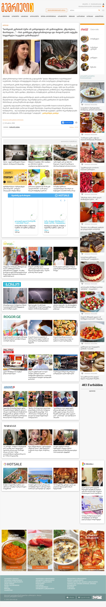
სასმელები (8, 590)
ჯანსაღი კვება (14, 127)
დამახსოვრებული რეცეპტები (90, 6)
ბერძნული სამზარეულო (45, 580)
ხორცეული (40, 583)
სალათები (40, 585)
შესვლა (85, 4)
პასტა (6, 587)
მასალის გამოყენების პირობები (13, 120)
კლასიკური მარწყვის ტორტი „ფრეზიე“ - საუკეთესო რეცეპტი (92, 289)
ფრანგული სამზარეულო (76, 578)
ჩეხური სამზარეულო (75, 580)
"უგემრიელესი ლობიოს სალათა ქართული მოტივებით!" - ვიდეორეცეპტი (92, 169)
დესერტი (70, 587)
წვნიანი (7, 588)
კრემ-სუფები (9, 583)
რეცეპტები (14, 567)
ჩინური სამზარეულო (44, 582)
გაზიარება (69, 122)
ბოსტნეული (71, 585)
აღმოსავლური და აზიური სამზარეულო (82, 582)
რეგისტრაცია (96, 4)
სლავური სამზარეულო (13, 580)
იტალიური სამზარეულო (45, 578)
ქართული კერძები (11, 578)
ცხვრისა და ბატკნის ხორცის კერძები (81, 583)
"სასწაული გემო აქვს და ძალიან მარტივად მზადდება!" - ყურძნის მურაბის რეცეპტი (92, 140)
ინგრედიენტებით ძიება (56, 10)
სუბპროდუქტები (42, 587)
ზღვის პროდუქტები (11, 585)
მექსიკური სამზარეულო (13, 582)
